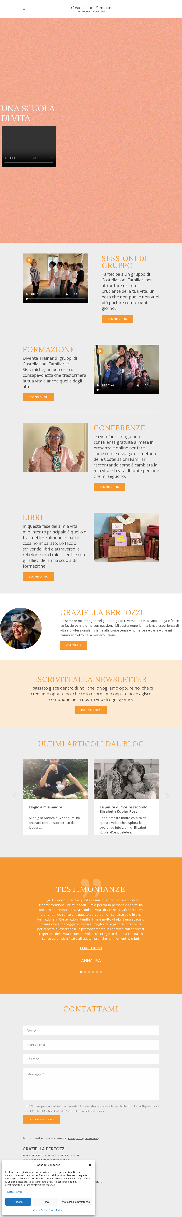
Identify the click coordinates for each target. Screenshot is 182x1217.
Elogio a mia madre (45, 807)
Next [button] (163, 797)
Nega (45, 1201)
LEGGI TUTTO (91, 948)
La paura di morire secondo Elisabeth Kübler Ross (123, 809)
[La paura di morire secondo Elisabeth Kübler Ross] (126, 779)
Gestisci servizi (14, 1191)
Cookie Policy (40, 1210)
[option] (55, 797)
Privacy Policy (55, 1210)
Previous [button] (18, 797)
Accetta (18, 1201)
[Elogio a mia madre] (55, 779)
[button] (90, 1165)
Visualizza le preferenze (76, 1201)
